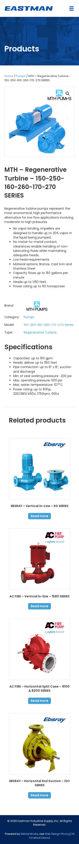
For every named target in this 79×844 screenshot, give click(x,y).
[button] (68, 94)
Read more (39, 516)
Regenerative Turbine (40, 332)
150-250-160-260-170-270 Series (49, 325)
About (46, 838)
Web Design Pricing (57, 834)
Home (8, 76)
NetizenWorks (29, 834)
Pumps (21, 76)
